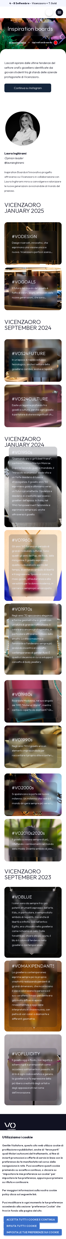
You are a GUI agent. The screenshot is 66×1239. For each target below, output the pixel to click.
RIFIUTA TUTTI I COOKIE (22, 1226)
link (34, 1194)
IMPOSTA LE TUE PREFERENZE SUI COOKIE (33, 1232)
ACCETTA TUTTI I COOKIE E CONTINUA (31, 1219)
